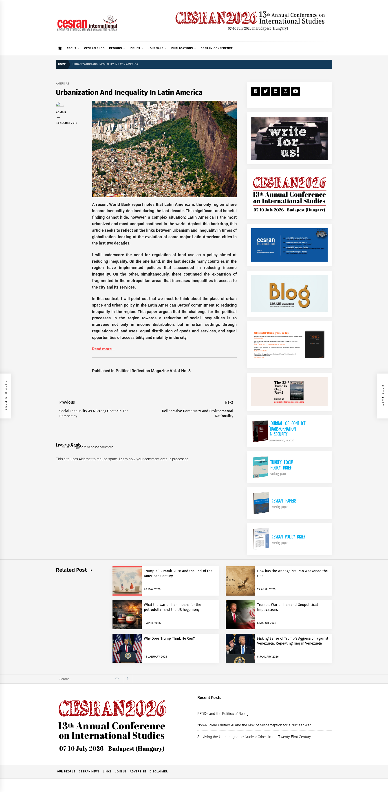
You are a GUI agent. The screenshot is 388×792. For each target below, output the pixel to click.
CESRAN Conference (217, 48)
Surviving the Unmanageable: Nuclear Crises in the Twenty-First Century (254, 737)
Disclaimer (159, 771)
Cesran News (89, 771)
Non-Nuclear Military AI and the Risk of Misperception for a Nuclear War (254, 725)
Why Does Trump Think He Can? (169, 638)
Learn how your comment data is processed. (154, 459)
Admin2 (61, 112)
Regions (115, 48)
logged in (80, 447)
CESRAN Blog (94, 48)
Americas (62, 83)
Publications (182, 48)
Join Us (121, 771)
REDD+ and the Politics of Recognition (227, 714)
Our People (66, 771)
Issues (135, 48)
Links (107, 771)
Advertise (138, 771)
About (71, 48)
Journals (155, 48)
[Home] (60, 48)
